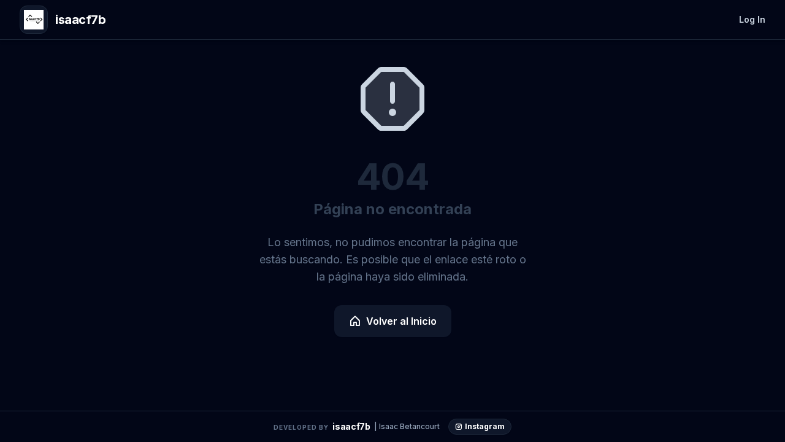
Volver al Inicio (401, 321)
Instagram (485, 426)
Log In (752, 19)
